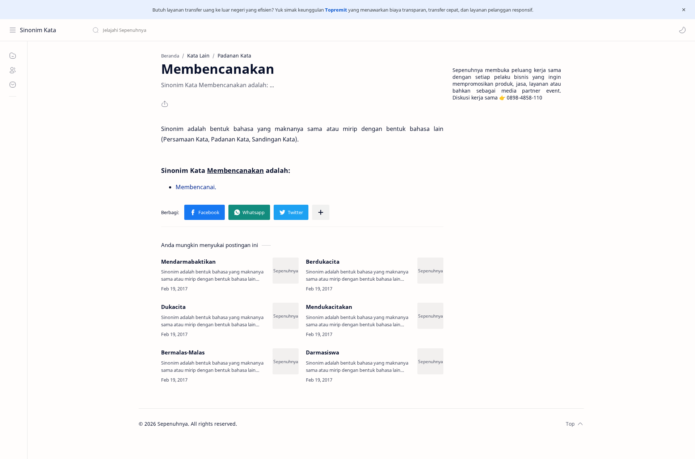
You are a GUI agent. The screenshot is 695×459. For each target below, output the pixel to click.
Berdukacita (323, 261)
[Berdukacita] (430, 271)
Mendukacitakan (329, 306)
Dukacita (173, 306)
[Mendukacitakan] (430, 316)
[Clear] (206, 30)
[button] (682, 30)
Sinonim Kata (38, 30)
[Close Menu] (684, 10)
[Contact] (12, 84)
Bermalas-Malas (183, 352)
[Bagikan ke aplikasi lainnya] (320, 212)
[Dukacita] (286, 316)
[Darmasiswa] (430, 361)
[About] (12, 70)
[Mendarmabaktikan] (286, 271)
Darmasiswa (322, 352)
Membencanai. (196, 187)
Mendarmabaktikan (188, 261)
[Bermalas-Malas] (286, 361)
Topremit (336, 10)
